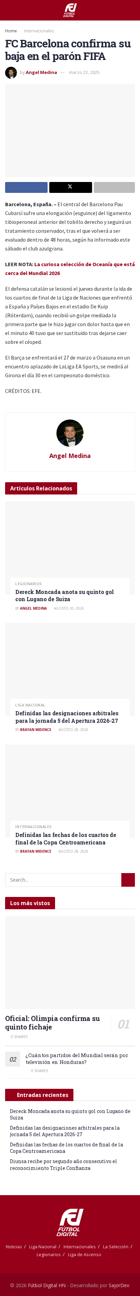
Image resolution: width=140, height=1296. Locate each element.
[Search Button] (132, 10)
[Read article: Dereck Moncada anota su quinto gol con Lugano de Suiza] (70, 547)
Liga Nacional (30, 705)
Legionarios (28, 583)
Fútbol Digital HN (47, 1285)
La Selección (115, 1247)
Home (11, 31)
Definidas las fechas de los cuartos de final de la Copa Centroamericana (65, 838)
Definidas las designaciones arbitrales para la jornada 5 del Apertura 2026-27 (67, 717)
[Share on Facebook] (26, 187)
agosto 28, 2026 (72, 729)
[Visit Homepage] (69, 10)
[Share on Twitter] (70, 187)
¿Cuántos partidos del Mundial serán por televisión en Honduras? (76, 1058)
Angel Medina (41, 72)
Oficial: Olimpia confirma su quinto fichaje (52, 1022)
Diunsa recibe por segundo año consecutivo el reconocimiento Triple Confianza (63, 1164)
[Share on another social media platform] (114, 187)
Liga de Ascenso (84, 1254)
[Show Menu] (8, 10)
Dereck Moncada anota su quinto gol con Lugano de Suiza (64, 595)
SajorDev (119, 1285)
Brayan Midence (35, 729)
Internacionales (39, 31)
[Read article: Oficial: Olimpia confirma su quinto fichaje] (70, 962)
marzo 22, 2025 (84, 72)
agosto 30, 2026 (68, 608)
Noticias (14, 1247)
